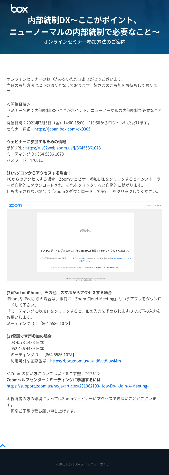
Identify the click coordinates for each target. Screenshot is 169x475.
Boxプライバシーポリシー (94, 464)
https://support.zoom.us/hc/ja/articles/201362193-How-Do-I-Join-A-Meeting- (78, 386)
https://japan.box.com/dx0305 (62, 129)
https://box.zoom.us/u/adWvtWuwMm (85, 361)
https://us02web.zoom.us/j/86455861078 (63, 148)
